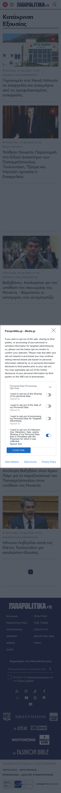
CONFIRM (19, 450)
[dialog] (30, 396)
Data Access (30, 461)
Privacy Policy (49, 461)
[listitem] (30, 387)
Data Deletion (12, 461)
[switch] (48, 394)
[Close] (55, 331)
